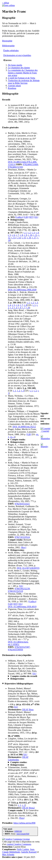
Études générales (11, 50)
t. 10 (30, 235)
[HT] (31, 217)
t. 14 (19, 237)
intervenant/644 (22, 834)
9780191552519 (15, 591)
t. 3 (33, 232)
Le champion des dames (19, 67)
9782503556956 (15, 649)
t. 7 (17, 235)
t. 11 (35, 235)
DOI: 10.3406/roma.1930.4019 (22, 606)
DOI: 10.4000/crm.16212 (24, 426)
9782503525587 (22, 647)
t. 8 (21, 235)
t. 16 (29, 237)
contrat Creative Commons (19, 844)
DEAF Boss (28, 709)
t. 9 (25, 235)
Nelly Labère (23, 849)
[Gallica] (19, 217)
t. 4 (37, 232)
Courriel (44, 431)
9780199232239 (22, 588)
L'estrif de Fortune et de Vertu (21, 78)
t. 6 (13, 235)
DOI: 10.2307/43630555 (28, 568)
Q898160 (18, 831)
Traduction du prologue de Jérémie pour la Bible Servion (24, 81)
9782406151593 (15, 167)
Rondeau (12, 88)
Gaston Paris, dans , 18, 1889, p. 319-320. (23, 439)
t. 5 (9, 235)
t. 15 (24, 237)
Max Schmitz (8, 854)
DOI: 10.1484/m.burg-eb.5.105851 (18, 643)
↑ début (5, 3)
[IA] (36, 217)
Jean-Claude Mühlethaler (18, 850)
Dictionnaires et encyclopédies (17, 55)
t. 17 (34, 237)
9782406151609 (30, 164)
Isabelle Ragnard (29, 852)
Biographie (7, 41)
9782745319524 (22, 537)
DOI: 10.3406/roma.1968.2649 (22, 289)
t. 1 (25, 232)
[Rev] (23, 547)
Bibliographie (8, 45)
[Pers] (21, 818)
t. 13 (13, 237)
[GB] (26, 217)
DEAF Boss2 (28, 808)
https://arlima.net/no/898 (24, 823)
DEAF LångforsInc (18, 758)
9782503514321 (22, 504)
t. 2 (29, 232)
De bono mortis (15, 65)
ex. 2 (12, 437)
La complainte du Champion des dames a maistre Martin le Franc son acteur (23, 73)
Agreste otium (14, 85)
